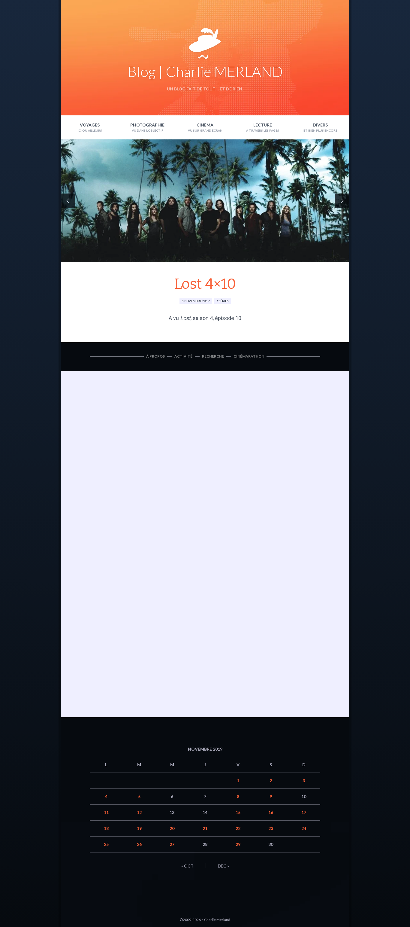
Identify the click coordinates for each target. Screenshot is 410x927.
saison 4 (203, 318)
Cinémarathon (249, 356)
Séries (223, 301)
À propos (155, 356)
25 (106, 844)
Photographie (147, 124)
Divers (320, 124)
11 (106, 812)
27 (172, 844)
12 (139, 812)
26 (139, 844)
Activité (183, 356)
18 (106, 828)
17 (303, 812)
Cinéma (205, 124)
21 (205, 828)
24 (303, 828)
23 (270, 828)
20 (172, 828)
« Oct (187, 865)
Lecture (262, 124)
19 (139, 828)
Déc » (223, 865)
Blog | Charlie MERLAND (205, 71)
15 (238, 812)
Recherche (213, 356)
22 (238, 828)
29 (238, 844)
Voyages (90, 124)
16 (270, 812)
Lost (185, 318)
